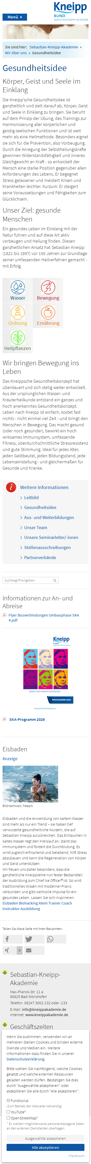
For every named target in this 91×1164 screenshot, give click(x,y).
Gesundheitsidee (40, 507)
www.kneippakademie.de (46, 1014)
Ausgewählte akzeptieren (45, 1138)
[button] (13, 939)
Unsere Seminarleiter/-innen (51, 537)
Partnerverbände (40, 557)
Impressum (76, 1155)
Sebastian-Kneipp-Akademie (54, 46)
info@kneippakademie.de (44, 1009)
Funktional (34, 1103)
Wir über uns (16, 52)
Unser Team (35, 527)
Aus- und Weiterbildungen (49, 517)
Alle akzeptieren (45, 1147)
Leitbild (31, 497)
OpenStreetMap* (24, 1117)
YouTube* (18, 1111)
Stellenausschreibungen (47, 547)
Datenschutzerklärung (25, 1058)
